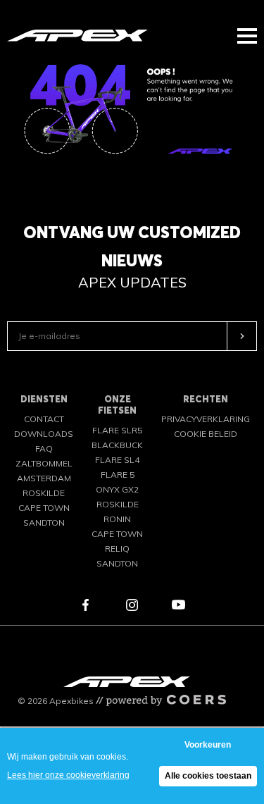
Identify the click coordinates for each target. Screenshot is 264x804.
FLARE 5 (117, 474)
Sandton (44, 522)
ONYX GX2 (117, 489)
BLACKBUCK (117, 445)
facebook (86, 605)
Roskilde (44, 493)
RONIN (117, 519)
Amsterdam (44, 478)
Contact (44, 419)
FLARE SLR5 (117, 430)
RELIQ (117, 548)
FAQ (44, 448)
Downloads (43, 433)
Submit (242, 336)
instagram (132, 605)
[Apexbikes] (77, 34)
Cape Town (44, 507)
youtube (179, 605)
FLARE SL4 (117, 459)
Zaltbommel (44, 463)
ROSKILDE (117, 504)
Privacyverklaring (205, 419)
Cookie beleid (205, 433)
